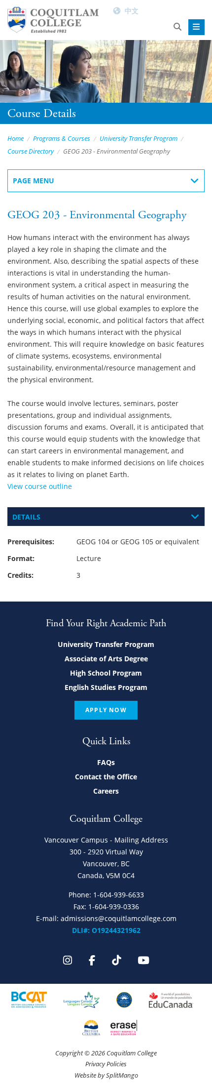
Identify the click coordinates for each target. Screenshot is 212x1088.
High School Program (106, 673)
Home (15, 138)
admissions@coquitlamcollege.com (119, 918)
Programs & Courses (61, 138)
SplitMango (122, 1075)
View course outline (39, 486)
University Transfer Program (138, 138)
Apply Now (106, 710)
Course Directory (30, 151)
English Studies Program (106, 687)
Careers (106, 791)
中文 (132, 10)
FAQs (106, 762)
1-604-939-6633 (118, 894)
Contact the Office (106, 776)
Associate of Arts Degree (106, 658)
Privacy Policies (106, 1063)
